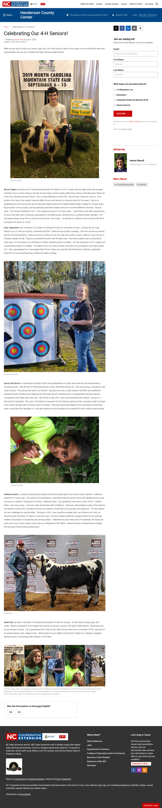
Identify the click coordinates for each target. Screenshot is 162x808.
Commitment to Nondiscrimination (30, 779)
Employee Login (151, 805)
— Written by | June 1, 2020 (20, 40)
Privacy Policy (126, 129)
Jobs (89, 745)
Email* (116, 49)
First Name (119, 59)
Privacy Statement (63, 779)
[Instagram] (139, 770)
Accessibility (25, 794)
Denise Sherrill (19, 40)
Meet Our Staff (87, 4)
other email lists (135, 122)
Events (99, 4)
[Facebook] (133, 770)
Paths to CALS (135, 4)
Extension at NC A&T (96, 761)
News (6, 27)
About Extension (94, 741)
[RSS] (144, 770)
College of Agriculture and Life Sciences (106, 753)
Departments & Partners (98, 749)
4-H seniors (141, 185)
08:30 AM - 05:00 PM (147, 15)
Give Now (149, 4)
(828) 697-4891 (122, 15)
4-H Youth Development (124, 185)
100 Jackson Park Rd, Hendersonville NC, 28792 (89, 15)
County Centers (111, 4)
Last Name (119, 70)
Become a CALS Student (98, 757)
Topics (124, 4)
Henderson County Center (37, 14)
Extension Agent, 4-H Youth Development (143, 164)
